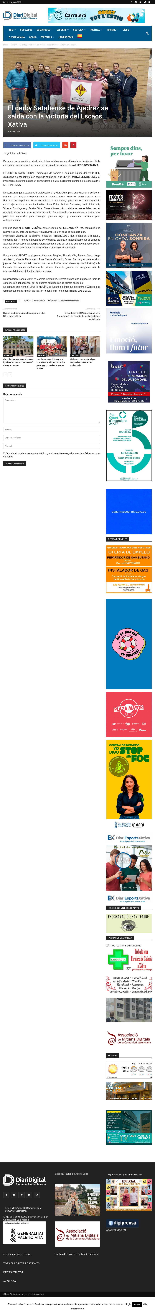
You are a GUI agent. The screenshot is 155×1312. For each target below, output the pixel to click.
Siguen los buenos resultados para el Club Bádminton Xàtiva (24, 315)
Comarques (43, 29)
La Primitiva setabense (69, 300)
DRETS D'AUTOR (13, 1272)
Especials (46, 37)
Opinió (33, 37)
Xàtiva (18, 101)
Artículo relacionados (15, 330)
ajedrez (27, 300)
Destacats (8, 355)
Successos (26, 29)
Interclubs (52, 300)
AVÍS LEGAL (10, 1281)
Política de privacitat (88, 1254)
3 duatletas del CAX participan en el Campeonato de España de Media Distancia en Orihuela (78, 316)
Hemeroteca (66, 37)
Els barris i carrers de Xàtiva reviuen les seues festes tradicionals (82, 362)
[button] (147, 33)
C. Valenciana (17, 37)
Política (95, 29)
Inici (11, 29)
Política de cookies (65, 1254)
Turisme (111, 29)
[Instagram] (136, 2)
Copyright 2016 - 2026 (18, 1254)
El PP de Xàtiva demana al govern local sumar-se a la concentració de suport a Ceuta (18, 362)
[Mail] (140, 2)
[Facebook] (131, 2)
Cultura (78, 29)
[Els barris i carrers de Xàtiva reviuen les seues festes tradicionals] (85, 346)
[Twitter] (145, 2)
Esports (61, 29)
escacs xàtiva (39, 300)
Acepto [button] (137, 1304)
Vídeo (126, 29)
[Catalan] (81, 37)
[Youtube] (149, 2)
